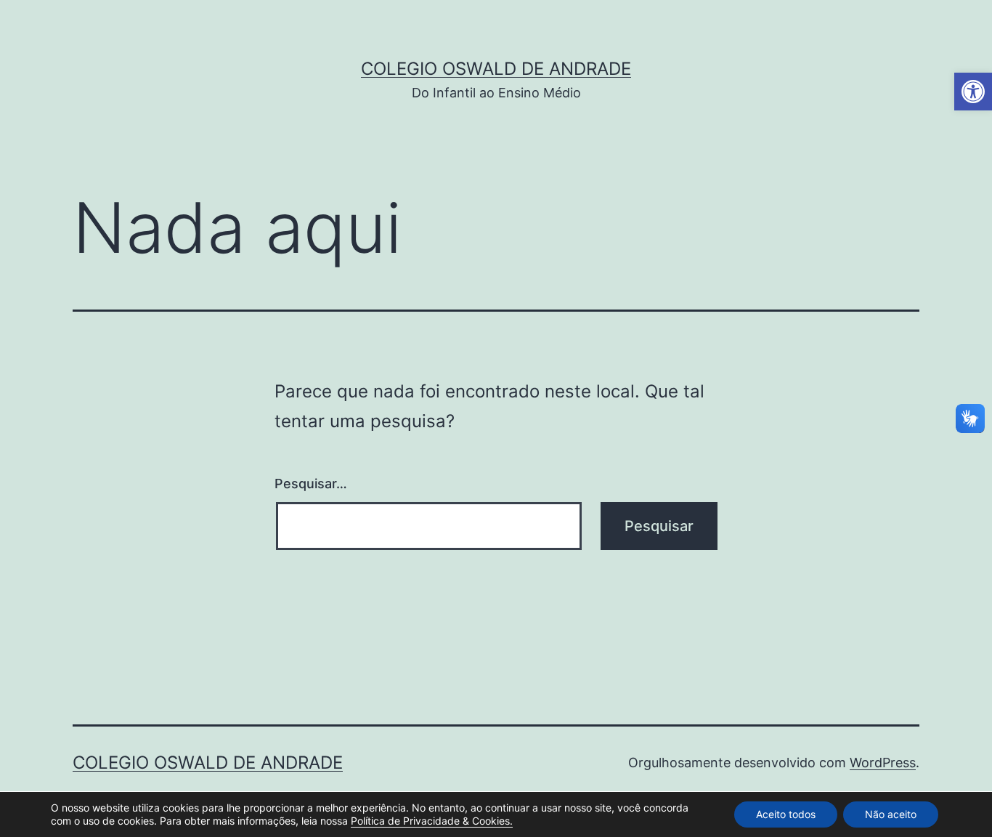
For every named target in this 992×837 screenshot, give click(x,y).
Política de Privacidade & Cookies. (432, 820)
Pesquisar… (311, 483)
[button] (973, 91)
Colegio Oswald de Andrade (496, 68)
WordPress (883, 762)
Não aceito (890, 814)
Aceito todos (786, 814)
